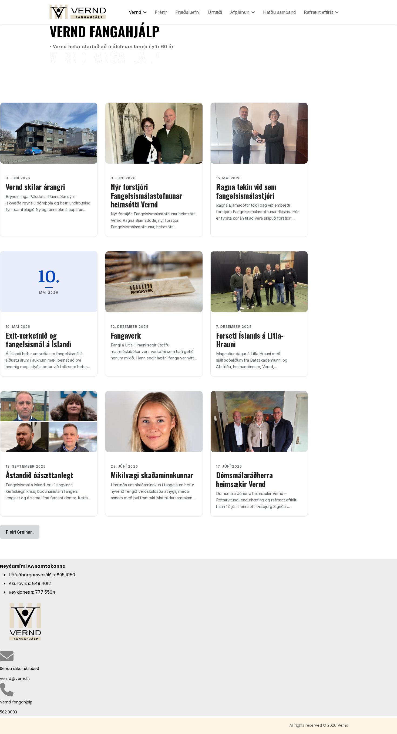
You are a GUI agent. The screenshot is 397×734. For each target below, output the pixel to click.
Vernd (135, 12)
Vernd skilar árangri (35, 186)
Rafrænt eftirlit (318, 12)
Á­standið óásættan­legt (39, 475)
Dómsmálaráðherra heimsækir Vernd (244, 479)
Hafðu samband (279, 12)
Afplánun (239, 12)
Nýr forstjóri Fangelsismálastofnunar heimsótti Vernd (146, 195)
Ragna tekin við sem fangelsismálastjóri (246, 191)
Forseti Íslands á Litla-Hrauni (250, 339)
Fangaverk (126, 335)
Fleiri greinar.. (19, 532)
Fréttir (161, 12)
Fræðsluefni (187, 12)
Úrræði (215, 12)
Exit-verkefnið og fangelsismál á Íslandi (39, 339)
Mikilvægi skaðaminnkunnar (152, 475)
